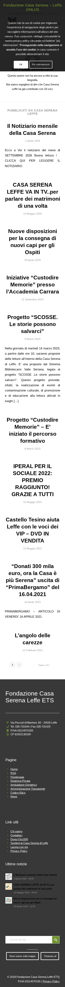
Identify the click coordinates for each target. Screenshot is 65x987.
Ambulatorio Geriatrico (23, 784)
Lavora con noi (19, 847)
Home (14, 769)
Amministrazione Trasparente (27, 788)
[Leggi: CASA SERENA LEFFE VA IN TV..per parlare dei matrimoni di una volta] (8, 886)
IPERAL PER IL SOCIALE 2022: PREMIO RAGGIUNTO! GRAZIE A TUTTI (33, 480)
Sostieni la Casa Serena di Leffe (29, 843)
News (13, 796)
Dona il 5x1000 (19, 839)
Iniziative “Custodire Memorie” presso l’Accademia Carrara (32, 285)
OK (21, 64)
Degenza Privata (20, 780)
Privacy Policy (18, 850)
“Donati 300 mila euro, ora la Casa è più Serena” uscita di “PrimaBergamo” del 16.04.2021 (32, 580)
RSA (13, 773)
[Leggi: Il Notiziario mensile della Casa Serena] (8, 876)
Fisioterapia (17, 777)
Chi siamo (16, 831)
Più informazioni (41, 64)
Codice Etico (17, 792)
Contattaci (16, 835)
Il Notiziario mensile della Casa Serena (35, 875)
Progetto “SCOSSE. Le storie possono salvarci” (32, 324)
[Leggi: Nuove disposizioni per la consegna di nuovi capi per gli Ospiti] (8, 900)
